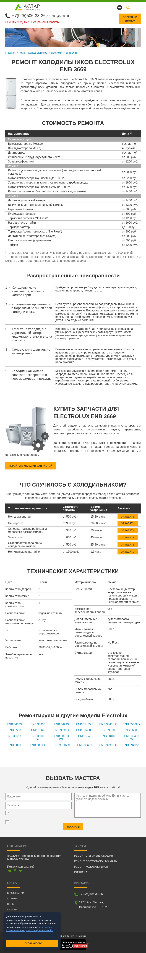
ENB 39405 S (131, 745)
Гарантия (80, 872)
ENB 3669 (71, 52)
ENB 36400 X (84, 730)
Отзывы (12, 898)
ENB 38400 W (131, 738)
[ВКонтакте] (9, 870)
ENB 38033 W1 (61, 738)
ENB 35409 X (131, 724)
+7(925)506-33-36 (29, 15)
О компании (15, 893)
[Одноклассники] (15, 870)
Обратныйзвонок (130, 19)
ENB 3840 (84, 736)
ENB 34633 (14, 724)
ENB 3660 (108, 730)
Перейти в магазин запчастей (30, 465)
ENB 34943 (61, 724)
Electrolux (56, 52)
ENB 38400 (108, 736)
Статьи (12, 909)
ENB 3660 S (132, 730)
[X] (20, 870)
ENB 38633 (84, 745)
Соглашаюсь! (32, 943)
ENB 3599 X (61, 730)
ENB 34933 (37, 724)
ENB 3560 (14, 730)
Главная (10, 52)
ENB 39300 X (108, 745)
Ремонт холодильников (33, 52)
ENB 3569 (37, 730)
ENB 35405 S (84, 724)
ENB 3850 (14, 745)
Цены (10, 904)
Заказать (127, 516)
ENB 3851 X (38, 745)
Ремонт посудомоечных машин (96, 861)
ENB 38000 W (37, 738)
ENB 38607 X (61, 745)
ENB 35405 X (108, 724)
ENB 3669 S (14, 736)
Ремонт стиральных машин (93, 855)
